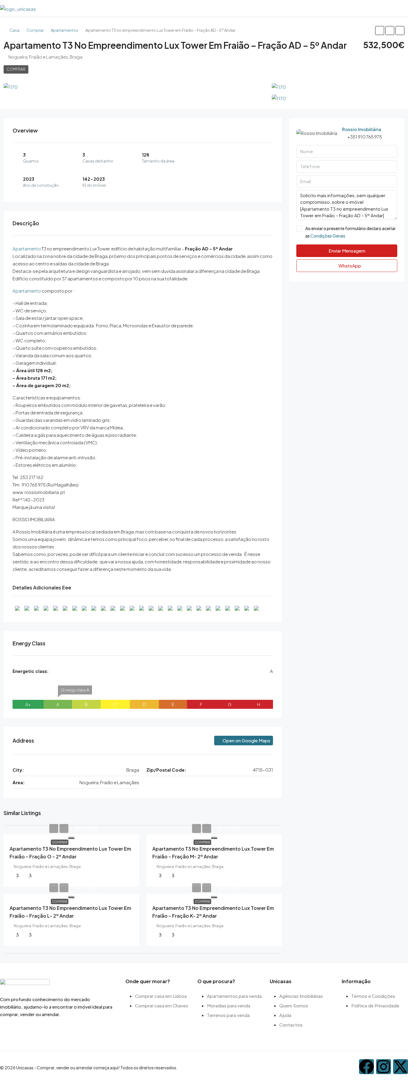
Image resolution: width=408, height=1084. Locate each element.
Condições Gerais (327, 235)
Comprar (35, 30)
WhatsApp (349, 265)
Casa (14, 30)
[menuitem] (402, 8)
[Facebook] (366, 1066)
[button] (379, 30)
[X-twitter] (400, 1066)
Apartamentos (64, 30)
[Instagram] (383, 1066)
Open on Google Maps (246, 740)
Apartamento (27, 248)
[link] (71, 836)
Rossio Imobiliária (361, 129)
